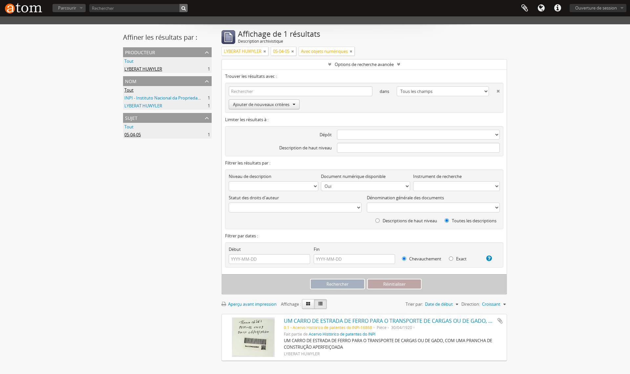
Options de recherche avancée (364, 64)
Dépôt (326, 135)
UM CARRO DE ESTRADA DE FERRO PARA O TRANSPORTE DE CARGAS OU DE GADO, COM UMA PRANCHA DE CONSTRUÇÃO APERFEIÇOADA (453, 320)
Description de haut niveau (305, 148)
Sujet (131, 117)
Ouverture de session (596, 8)
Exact (461, 259)
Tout (129, 61)
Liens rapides (557, 8)
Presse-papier (524, 8)
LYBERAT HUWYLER (143, 69)
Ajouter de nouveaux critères (261, 104)
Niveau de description (250, 176)
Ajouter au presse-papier (500, 321)
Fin (317, 249)
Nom (130, 80)
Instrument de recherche (437, 176)
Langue (541, 8)
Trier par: (414, 304)
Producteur (140, 51)
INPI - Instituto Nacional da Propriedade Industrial (173, 98)
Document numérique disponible (353, 176)
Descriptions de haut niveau (409, 221)
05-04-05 (132, 135)
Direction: (470, 304)
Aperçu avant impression (252, 304)
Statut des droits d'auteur (254, 198)
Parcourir (67, 8)
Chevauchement (424, 259)
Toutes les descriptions (473, 221)
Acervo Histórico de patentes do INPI (342, 334)
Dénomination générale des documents (405, 198)
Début (235, 249)
